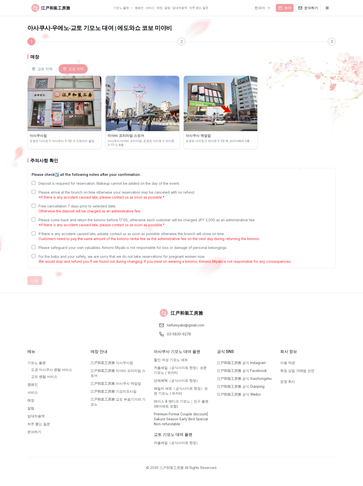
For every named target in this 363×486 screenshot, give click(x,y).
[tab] (42, 69)
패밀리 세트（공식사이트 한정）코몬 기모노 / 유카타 (181, 390)
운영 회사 (287, 381)
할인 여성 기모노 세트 (171, 360)
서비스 (150, 8)
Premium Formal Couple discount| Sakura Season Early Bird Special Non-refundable (181, 419)
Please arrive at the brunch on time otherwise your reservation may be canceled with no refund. (117, 194)
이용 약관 (287, 363)
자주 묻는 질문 (198, 8)
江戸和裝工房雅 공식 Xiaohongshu (244, 378)
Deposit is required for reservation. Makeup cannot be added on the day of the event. (109, 183)
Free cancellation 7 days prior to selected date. (90, 208)
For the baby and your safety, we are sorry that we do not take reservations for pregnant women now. (165, 258)
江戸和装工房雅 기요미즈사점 (114, 391)
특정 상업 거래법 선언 (297, 370)
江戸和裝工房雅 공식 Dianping (240, 386)
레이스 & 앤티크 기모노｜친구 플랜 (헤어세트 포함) (181, 403)
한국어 (260, 8)
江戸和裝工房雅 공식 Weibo (239, 394)
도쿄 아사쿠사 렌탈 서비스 (51, 369)
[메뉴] (327, 7)
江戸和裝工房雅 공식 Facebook (242, 370)
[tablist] (57, 69)
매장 (159, 8)
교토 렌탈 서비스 (44, 376)
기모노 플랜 (121, 8)
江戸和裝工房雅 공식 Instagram (241, 363)
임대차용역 (179, 8)
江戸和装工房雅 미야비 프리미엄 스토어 (118, 373)
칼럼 (167, 8)
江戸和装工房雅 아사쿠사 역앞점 (116, 383)
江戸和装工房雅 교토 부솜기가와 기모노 (118, 401)
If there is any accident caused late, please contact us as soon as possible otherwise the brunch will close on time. (149, 236)
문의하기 (34, 432)
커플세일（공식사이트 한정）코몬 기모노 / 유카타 (180, 370)
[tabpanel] (181, 112)
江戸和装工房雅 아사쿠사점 (112, 363)
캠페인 (139, 8)
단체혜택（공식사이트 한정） (177, 380)
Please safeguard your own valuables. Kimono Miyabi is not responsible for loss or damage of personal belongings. (133, 247)
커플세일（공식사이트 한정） (177, 443)
